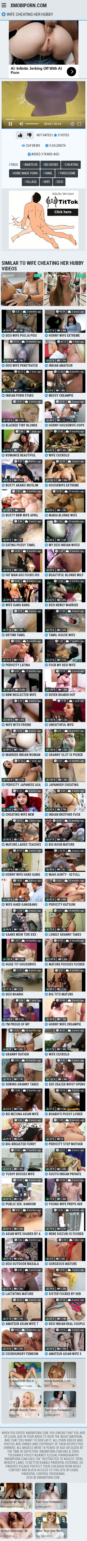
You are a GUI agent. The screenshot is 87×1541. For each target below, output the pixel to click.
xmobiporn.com (28, 5)
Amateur (30, 164)
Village (30, 182)
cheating (70, 164)
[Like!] (20, 135)
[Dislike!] (29, 135)
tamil (47, 173)
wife (46, 182)
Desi (59, 182)
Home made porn (24, 173)
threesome (67, 173)
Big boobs (50, 164)
